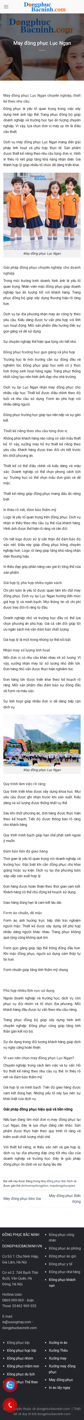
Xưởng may (58, 1358)
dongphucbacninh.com (54, 1414)
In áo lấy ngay (59, 1388)
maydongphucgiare (62, 1185)
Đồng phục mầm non (23, 1366)
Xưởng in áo (58, 1343)
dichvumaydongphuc (34, 1185)
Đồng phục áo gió (62, 1256)
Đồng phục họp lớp (21, 1350)
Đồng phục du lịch (21, 1374)
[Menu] (6, 6)
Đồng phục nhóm (20, 1358)
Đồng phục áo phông (65, 1248)
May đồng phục (61, 1380)
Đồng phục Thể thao (22, 1382)
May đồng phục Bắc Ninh (57, 1181)
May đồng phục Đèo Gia (22, 1199)
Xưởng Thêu (58, 1350)
